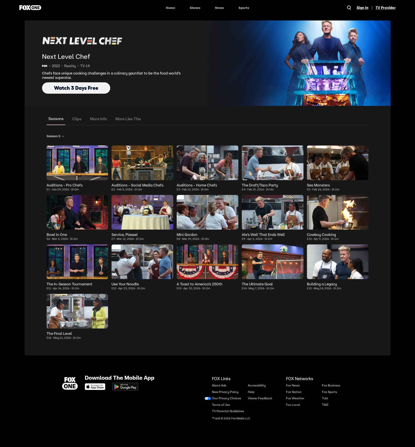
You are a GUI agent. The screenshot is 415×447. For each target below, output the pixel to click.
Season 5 (53, 136)
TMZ (325, 404)
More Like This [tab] (128, 118)
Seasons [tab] (56, 118)
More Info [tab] (98, 118)
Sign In (362, 7)
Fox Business (331, 385)
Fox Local (293, 404)
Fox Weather (295, 398)
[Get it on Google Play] (125, 387)
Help (251, 392)
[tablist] (208, 119)
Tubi (325, 398)
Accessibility (257, 385)
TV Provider (386, 7)
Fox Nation (294, 392)
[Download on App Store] (96, 387)
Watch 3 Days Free (76, 88)
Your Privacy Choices (226, 398)
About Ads (219, 385)
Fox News (293, 385)
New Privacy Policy (225, 392)
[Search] (349, 7)
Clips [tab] (76, 118)
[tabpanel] (208, 236)
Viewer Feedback (260, 398)
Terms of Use (221, 404)
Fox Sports (329, 392)
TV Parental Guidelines (228, 411)
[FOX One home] (30, 7)
